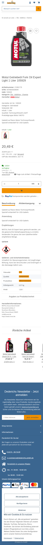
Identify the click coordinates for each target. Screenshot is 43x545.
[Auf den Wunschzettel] (36, 30)
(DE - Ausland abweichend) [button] (8, 173)
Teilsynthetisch (23, 276)
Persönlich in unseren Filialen (18, 464)
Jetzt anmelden (33, 417)
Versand (20, 154)
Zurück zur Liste (8, 18)
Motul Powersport (25, 281)
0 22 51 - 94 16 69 (13, 452)
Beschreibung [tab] (8, 203)
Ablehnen (22, 510)
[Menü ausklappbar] (3, 1)
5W (20, 272)
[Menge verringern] (4, 183)
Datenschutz (19, 538)
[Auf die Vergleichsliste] (30, 30)
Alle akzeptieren (22, 497)
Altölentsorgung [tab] (26, 203)
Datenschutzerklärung (30, 407)
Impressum (8, 538)
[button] (30, 2)
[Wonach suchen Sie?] (38, 8)
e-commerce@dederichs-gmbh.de (20, 458)
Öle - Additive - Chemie (19, 94)
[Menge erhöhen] (38, 183)
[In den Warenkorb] (4, 25)
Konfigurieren (22, 503)
